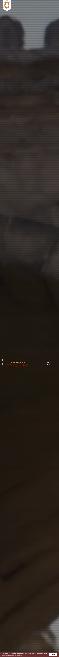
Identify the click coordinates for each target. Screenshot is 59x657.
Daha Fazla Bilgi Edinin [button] (17, 655)
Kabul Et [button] (53, 654)
